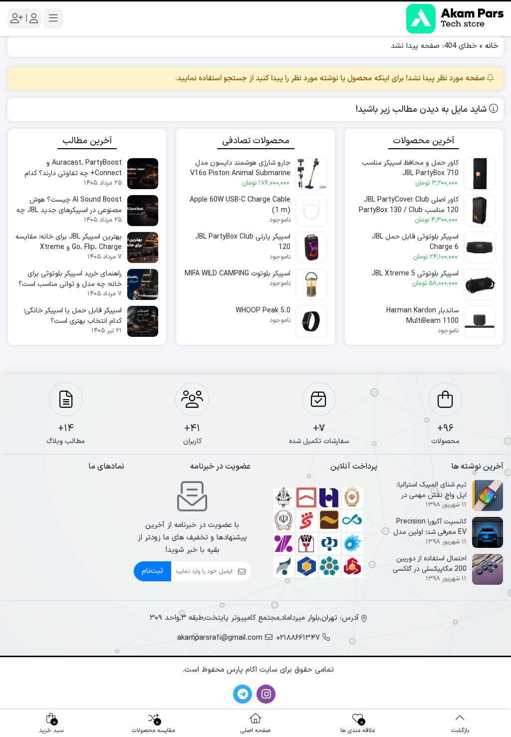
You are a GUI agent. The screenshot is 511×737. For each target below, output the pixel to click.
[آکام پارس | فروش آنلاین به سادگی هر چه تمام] (455, 18)
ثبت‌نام (152, 571)
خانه (492, 46)
